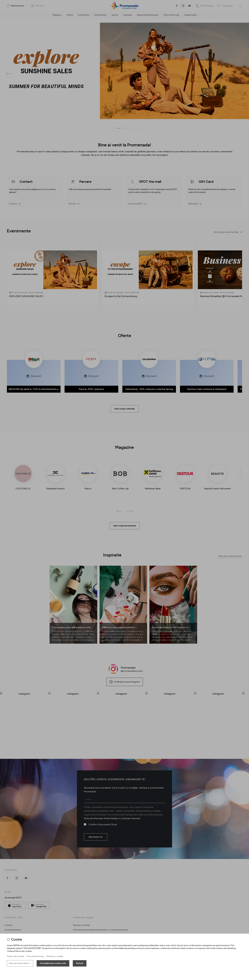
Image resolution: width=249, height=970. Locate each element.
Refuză (79, 963)
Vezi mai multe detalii (19, 963)
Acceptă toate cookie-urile (53, 963)
